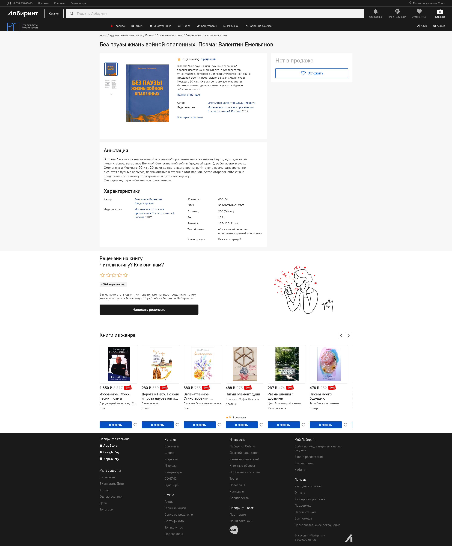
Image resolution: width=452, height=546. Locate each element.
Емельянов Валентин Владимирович (231, 102)
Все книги (172, 446)
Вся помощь (303, 518)
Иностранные (162, 26)
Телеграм (106, 509)
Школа (186, 26)
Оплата (300, 493)
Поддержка (303, 505)
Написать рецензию (149, 309)
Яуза (103, 408)
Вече (187, 408)
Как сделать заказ (308, 486)
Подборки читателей (245, 472)
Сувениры (172, 485)
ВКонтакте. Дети (112, 484)
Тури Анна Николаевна (324, 403)
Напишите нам (305, 512)
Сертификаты (175, 521)
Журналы (171, 459)
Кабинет (301, 470)
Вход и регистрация (309, 457)
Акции (441, 26)
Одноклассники (111, 496)
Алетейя (231, 404)
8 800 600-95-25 (305, 539)
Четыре (314, 408)
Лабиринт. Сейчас (260, 26)
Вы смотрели (304, 463)
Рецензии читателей (245, 459)
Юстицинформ (277, 408)
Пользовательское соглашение (317, 525)
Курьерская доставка (310, 499)
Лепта (145, 408)
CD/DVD (170, 478)
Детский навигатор (244, 453)
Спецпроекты (239, 498)
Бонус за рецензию (179, 515)
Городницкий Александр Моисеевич (118, 403)
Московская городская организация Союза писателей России (154, 213)
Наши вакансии (241, 521)
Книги (139, 26)
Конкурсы (237, 491)
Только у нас (174, 527)
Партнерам (238, 515)
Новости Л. (238, 485)
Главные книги (175, 508)
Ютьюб (104, 490)
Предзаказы (174, 534)
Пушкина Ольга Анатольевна (202, 403)
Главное (120, 26)
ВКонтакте (107, 477)
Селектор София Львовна (242, 399)
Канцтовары (209, 26)
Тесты (234, 478)
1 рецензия (239, 417)
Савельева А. (150, 403)
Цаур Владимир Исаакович (285, 403)
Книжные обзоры (242, 466)
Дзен (103, 503)
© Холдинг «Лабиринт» (310, 535)
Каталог (54, 13)
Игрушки (233, 26)
